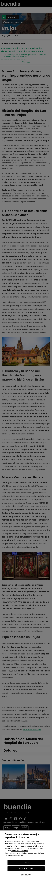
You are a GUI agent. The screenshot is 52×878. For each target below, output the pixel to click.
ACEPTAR (26, 862)
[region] (26, 854)
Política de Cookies (19, 851)
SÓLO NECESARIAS (26, 869)
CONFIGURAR (26, 875)
